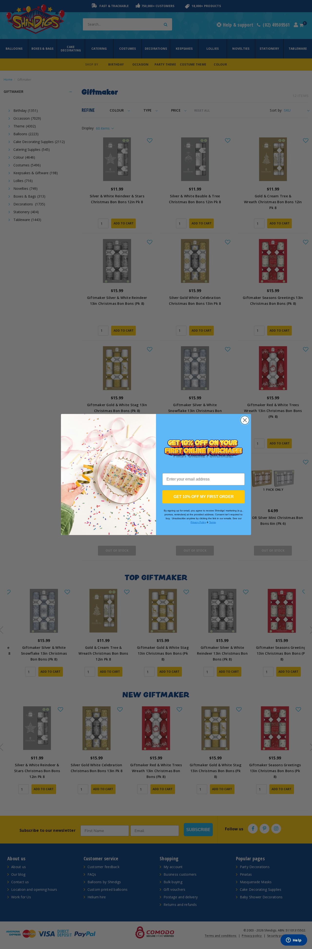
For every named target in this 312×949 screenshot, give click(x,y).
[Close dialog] (245, 420)
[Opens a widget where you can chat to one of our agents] (293, 940)
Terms (212, 522)
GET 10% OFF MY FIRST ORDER (204, 497)
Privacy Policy (198, 522)
